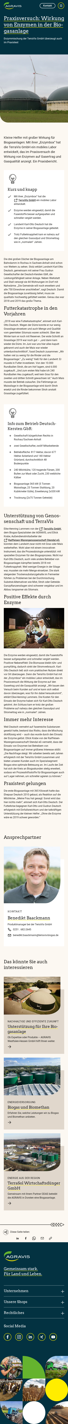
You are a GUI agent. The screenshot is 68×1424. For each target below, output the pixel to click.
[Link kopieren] (50, 1238)
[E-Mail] (42, 1238)
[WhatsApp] (34, 1238)
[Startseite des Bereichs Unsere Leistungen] (13, 5)
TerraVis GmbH (27, 200)
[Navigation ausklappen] (61, 6)
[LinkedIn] (17, 1238)
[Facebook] (26, 1238)
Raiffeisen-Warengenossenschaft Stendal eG (33, 540)
